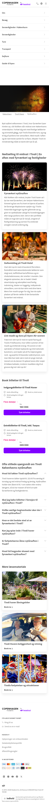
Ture (4, 41)
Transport (6, 48)
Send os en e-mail (12, 726)
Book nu (7, 607)
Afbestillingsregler (9, 751)
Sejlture (5, 56)
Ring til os (9, 722)
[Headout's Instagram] (8, 777)
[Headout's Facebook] (17, 777)
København (7, 114)
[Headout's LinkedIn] (4, 777)
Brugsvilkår (7, 747)
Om (3, 12)
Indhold (10, 798)
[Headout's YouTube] (13, 777)
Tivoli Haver (19, 114)
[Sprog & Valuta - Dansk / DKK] (41, 3)
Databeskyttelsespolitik (12, 743)
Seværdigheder (9, 34)
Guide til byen (8, 63)
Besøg (5, 20)
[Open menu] (46, 3)
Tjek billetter (24, 412)
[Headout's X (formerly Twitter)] (21, 777)
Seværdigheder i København (14, 27)
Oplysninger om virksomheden (15, 739)
